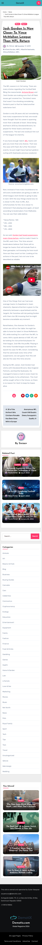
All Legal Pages (15, 936)
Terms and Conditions (12, 941)
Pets (4, 718)
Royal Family (7, 724)
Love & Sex (7, 686)
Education (7, 617)
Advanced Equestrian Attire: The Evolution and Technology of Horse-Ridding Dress (21, 470)
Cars (4, 590)
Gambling (6, 654)
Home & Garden (9, 670)
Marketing (6, 692)
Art (4, 559)
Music (5, 702)
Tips (4, 740)
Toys (4, 745)
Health (5, 665)
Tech (4, 734)
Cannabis (6, 585)
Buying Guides (8, 580)
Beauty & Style (8, 564)
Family (5, 633)
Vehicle (5, 761)
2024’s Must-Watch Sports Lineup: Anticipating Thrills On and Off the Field (21, 517)
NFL (26, 141)
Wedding (6, 771)
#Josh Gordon (10, 49)
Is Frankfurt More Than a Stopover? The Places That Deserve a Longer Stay (21, 850)
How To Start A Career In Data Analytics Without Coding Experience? (21, 872)
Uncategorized (8, 755)
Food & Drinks (8, 649)
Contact (35, 941)
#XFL (17, 52)
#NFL (18, 49)
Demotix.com (21, 922)
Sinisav (11, 46)
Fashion (17, 465)
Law (4, 676)
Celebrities (7, 596)
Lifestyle (6, 681)
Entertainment (8, 622)
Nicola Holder (13, 473)
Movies (5, 697)
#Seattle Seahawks (28, 49)
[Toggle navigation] (2, 3)
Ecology (6, 612)
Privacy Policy (27, 936)
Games (5, 660)
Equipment (7, 628)
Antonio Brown (28, 92)
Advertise (26, 941)
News (18, 24)
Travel (5, 750)
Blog (4, 569)
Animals (6, 553)
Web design (7, 766)
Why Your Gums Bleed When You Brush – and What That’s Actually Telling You (21, 806)
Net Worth (6, 708)
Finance (6, 644)
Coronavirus (7, 601)
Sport (24, 24)
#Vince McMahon (9, 52)
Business (6, 574)
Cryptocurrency (9, 606)
